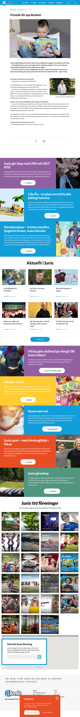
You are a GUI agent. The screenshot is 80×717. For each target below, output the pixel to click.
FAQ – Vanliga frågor (55, 678)
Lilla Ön (53, 216)
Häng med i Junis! (29, 678)
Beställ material (41, 678)
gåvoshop (53, 491)
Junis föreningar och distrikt (14, 681)
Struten (20, 9)
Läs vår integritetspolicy (30, 707)
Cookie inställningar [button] (47, 712)
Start (7, 678)
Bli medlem (42, 2)
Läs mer (29, 183)
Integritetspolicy (31, 681)
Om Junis (25, 2)
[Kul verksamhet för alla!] (13, 693)
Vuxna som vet (53, 429)
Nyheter (13, 9)
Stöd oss (51, 2)
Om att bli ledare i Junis (53, 370)
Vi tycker (33, 2)
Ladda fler (40, 339)
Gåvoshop (59, 2)
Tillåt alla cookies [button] (32, 712)
